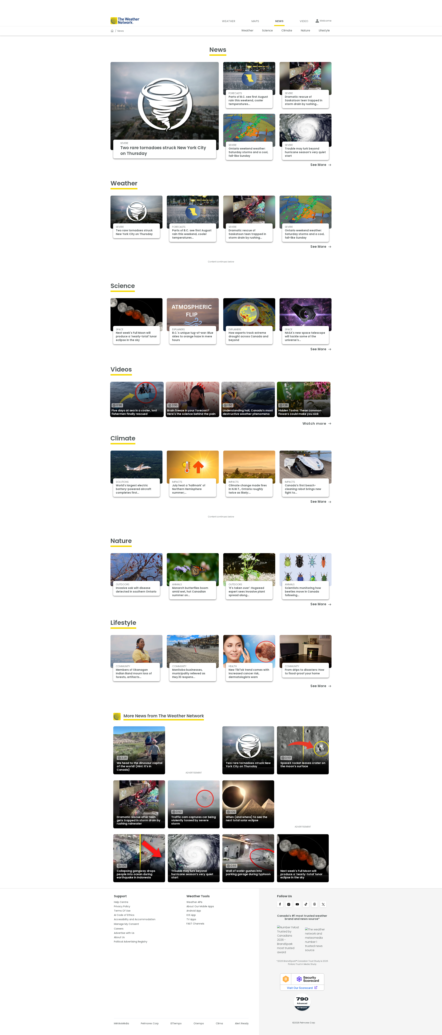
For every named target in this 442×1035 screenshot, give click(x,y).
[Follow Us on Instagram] (288, 904)
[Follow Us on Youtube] (297, 904)
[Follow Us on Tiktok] (306, 904)
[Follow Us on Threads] (314, 904)
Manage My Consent (126, 924)
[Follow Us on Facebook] (280, 904)
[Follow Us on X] (323, 904)
